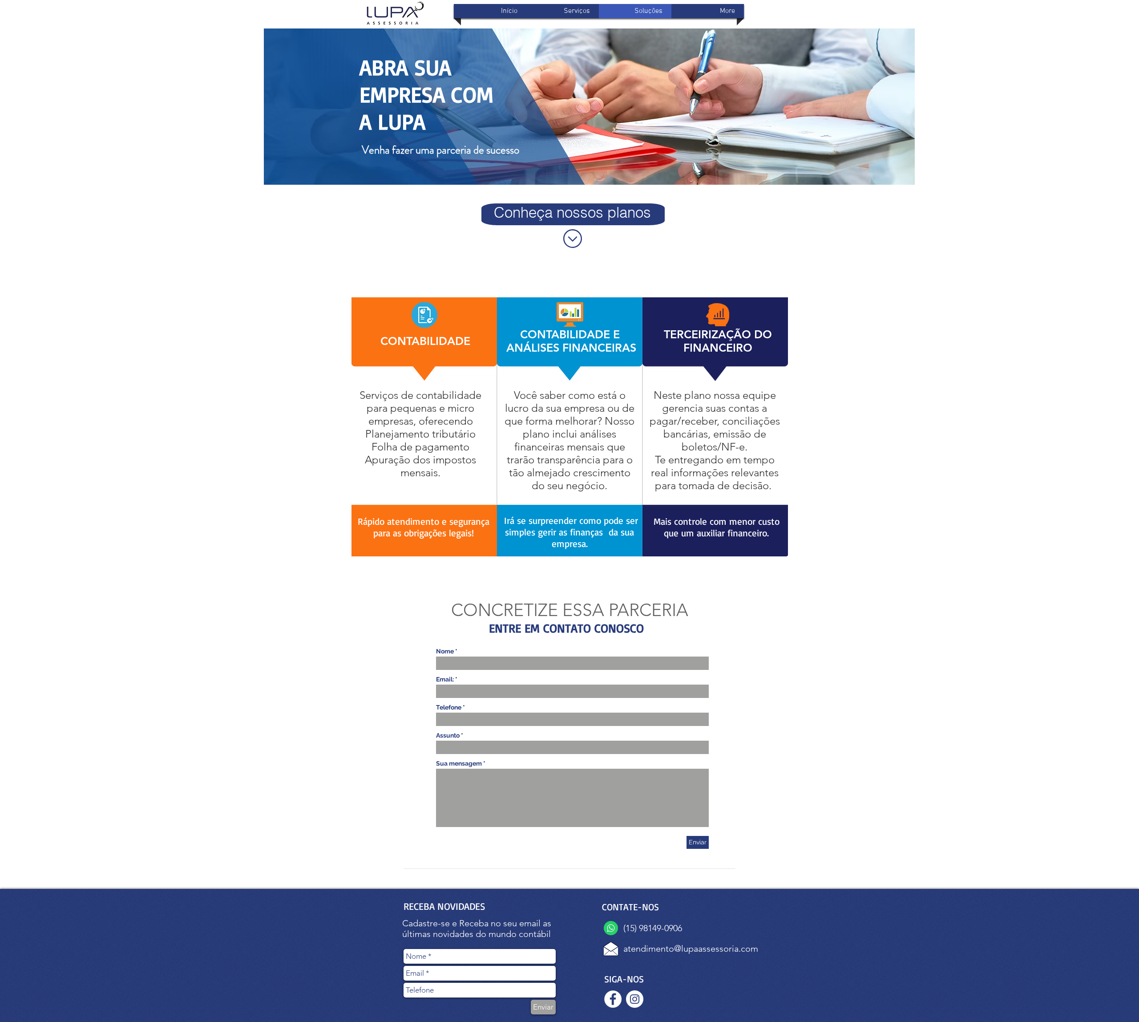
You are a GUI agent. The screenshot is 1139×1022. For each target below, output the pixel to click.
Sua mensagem (459, 763)
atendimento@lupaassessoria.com (690, 948)
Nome (445, 651)
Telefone (448, 707)
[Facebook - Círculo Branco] (613, 999)
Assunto (448, 735)
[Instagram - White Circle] (634, 999)
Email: (445, 679)
